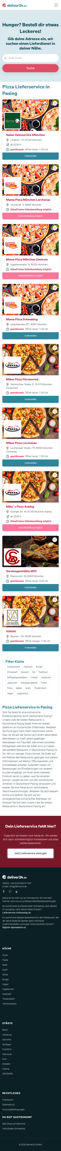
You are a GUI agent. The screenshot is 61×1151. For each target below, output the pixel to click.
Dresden (6, 1064)
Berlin (5, 1030)
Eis (33, 672)
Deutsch (25, 672)
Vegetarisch (22, 693)
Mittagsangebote (29, 683)
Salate (19, 688)
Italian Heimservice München (25, 135)
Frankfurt (7, 1049)
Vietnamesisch (9, 1003)
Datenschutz (8, 1104)
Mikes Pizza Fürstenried (22, 379)
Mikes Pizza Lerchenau (21, 443)
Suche (31, 68)
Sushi (28, 688)
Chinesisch (12, 672)
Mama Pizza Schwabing (22, 319)
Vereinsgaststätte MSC (21, 571)
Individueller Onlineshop (13, 1128)
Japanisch (12, 683)
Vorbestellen (31, 156)
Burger (39, 667)
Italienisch (46, 677)
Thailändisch (40, 688)
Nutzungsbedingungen (13, 1109)
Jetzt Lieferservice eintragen (30, 853)
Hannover (7, 1054)
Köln (4, 1059)
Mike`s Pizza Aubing (20, 506)
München (6, 1039)
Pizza (9, 688)
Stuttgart (6, 1044)
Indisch (34, 677)
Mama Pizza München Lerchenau (28, 200)
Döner (5, 974)
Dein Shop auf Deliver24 (13, 1123)
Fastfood (43, 672)
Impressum (7, 1100)
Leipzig (5, 1068)
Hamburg (7, 1034)
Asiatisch (28, 667)
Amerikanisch (13, 667)
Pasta (44, 683)
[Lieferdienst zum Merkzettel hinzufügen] (54, 103)
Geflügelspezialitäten (17, 677)
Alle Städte (7, 1073)
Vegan (10, 693)
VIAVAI (11, 631)
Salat (4, 965)
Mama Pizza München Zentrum (27, 259)
